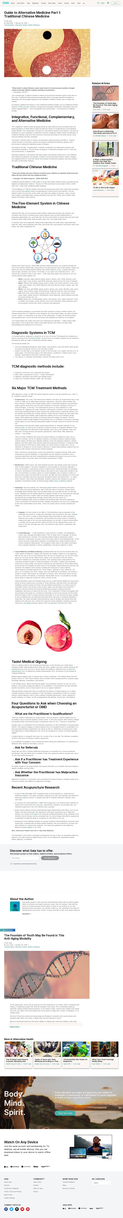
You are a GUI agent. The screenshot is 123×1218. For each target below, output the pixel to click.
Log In (115, 3)
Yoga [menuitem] (28, 3)
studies (22, 427)
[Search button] (98, 2)
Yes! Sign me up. (50, 858)
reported (53, 603)
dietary (29, 603)
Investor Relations (69, 1182)
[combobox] (101, 1183)
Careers (36, 1185)
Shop (64, 1185)
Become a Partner (69, 1188)
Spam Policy (8, 1195)
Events (35, 1191)
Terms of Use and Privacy (13, 1191)
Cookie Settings (9, 1198)
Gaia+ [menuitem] (73, 3)
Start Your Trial (65, 1113)
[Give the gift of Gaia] (108, 3)
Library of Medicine (60, 481)
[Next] (116, 1055)
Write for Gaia (38, 1188)
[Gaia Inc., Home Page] (6, 3)
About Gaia (8, 1182)
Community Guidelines (11, 1188)
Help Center (37, 1182)
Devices (6, 1185)
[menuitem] (13, 2)
